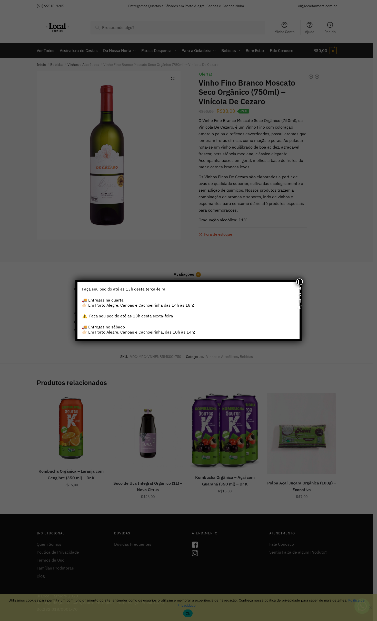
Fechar (299, 281)
